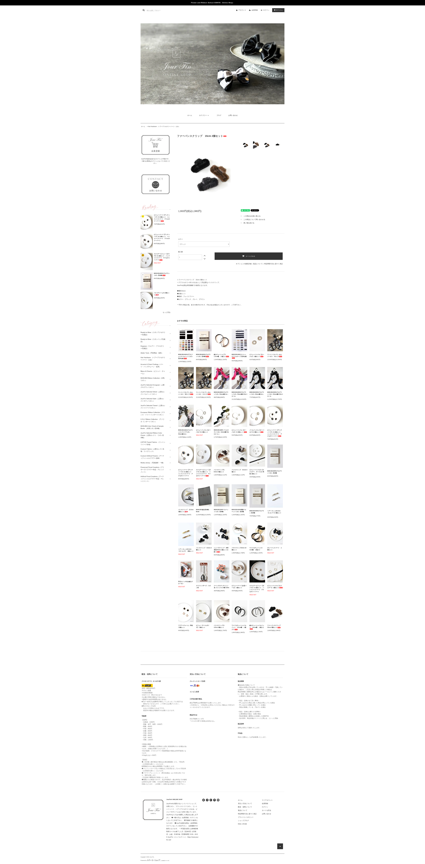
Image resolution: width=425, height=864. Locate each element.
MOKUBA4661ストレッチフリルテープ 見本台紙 (239, 355)
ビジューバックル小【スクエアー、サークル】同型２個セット (256, 472)
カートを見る (266, 810)
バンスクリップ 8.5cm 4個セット (204, 549)
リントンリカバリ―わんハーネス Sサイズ (274, 355)
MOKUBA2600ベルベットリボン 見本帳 (221, 510)
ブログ (219, 115)
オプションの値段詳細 (243, 264)
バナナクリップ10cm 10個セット (239, 549)
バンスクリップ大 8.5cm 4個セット (220, 471)
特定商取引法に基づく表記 (273, 264)
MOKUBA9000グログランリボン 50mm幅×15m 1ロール (275, 394)
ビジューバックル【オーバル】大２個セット (203, 431)
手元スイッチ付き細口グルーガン (185, 582)
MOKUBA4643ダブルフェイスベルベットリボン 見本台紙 (185, 356)
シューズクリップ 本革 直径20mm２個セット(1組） (221, 550)
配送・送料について (245, 807)
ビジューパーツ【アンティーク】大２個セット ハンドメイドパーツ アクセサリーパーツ (162, 237)
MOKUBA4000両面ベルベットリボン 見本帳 (239, 510)
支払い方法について (245, 803)
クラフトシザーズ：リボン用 (203, 586)
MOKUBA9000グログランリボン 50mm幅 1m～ (256, 393)
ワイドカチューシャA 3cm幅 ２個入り (256, 549)
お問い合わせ (233, 115)
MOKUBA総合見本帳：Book (203, 510)
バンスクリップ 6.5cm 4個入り (239, 471)
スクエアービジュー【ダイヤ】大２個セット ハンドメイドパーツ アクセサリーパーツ (162, 257)
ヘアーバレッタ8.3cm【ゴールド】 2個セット (186, 550)
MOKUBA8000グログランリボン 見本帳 (162, 274)
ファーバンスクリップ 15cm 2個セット (274, 626)
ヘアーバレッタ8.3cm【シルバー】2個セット (274, 512)
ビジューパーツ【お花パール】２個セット (239, 586)
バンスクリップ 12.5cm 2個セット (185, 510)
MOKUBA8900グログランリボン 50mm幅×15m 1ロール (239, 394)
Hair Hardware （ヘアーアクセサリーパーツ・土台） (164, 126)
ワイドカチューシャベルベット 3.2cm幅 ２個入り (239, 627)
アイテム (279, 10)
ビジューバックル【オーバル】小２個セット (239, 431)
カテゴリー (203, 115)
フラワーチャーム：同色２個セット (185, 626)
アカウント (242, 10)
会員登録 (255, 10)
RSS (239, 824)
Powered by (144, 860)
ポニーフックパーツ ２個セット (274, 549)
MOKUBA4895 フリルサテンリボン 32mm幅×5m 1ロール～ (221, 432)
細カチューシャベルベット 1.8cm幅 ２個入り (256, 626)
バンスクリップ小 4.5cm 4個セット (220, 626)
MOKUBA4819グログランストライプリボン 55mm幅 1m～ (185, 432)
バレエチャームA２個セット (161, 294)
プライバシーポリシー (245, 817)
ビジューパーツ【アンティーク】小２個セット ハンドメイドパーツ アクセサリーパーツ (162, 218)
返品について (257, 264)
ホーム (189, 115)
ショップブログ (243, 820)
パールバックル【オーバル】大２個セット (256, 431)
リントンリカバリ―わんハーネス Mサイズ (185, 393)
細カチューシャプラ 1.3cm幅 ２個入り (220, 355)
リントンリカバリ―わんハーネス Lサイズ (203, 393)
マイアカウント (267, 800)
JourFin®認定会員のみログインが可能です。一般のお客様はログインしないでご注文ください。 (155, 161)
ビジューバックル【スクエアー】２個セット (274, 586)
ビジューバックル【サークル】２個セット (256, 355)
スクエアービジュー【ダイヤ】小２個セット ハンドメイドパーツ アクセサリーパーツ (256, 588)
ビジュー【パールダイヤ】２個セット (202, 626)
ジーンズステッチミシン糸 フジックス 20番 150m (221, 586)
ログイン (266, 10)
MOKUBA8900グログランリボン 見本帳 (274, 472)
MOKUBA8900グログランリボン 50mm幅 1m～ (221, 393)
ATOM (244, 824)
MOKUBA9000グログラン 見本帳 (256, 512)
